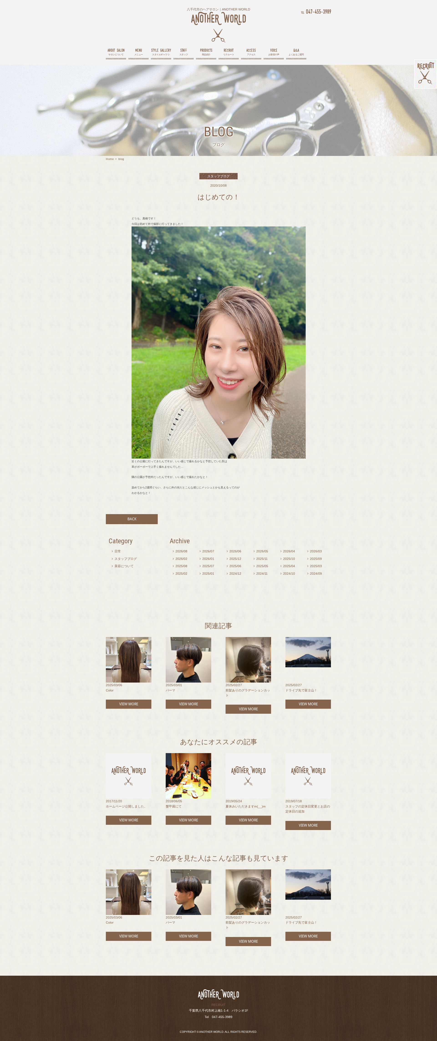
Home (110, 159)
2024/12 (234, 573)
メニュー (138, 52)
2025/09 (314, 559)
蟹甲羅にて (174, 806)
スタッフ (183, 52)
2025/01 (207, 573)
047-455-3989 (316, 11)
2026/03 (314, 551)
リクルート (228, 52)
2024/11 (261, 573)
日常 (116, 551)
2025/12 (234, 559)
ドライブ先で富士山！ (301, 690)
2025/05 (261, 566)
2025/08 (180, 566)
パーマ (170, 690)
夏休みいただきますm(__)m (246, 806)
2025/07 (207, 566)
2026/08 (180, 551)
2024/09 (314, 573)
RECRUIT (218, 1005)
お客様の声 (273, 52)
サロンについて (116, 52)
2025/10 (287, 559)
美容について (123, 566)
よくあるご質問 (296, 52)
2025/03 (314, 566)
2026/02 (180, 559)
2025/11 (261, 559)
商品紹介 (206, 52)
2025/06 (234, 566)
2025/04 (287, 566)
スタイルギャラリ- (161, 52)
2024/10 (287, 573)
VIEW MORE (128, 704)
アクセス (251, 52)
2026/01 (207, 559)
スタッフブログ (124, 559)
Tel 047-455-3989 (218, 1017)
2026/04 (287, 551)
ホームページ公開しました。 (126, 806)
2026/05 (261, 551)
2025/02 (180, 573)
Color (110, 690)
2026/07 (207, 551)
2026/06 (234, 551)
